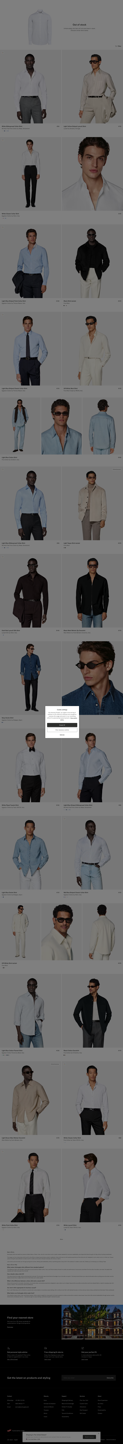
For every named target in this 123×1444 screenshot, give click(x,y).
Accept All (62, 725)
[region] (62, 722)
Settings (62, 735)
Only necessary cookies (62, 730)
